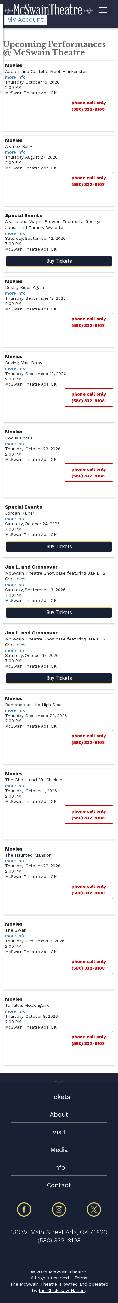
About (59, 1114)
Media (59, 1149)
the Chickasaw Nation (62, 1290)
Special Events (23, 215)
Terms (80, 1277)
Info (59, 1167)
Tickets (59, 1096)
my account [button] (25, 19)
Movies (14, 65)
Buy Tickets (59, 261)
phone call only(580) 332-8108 (88, 106)
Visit (59, 1132)
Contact (59, 1185)
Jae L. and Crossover (31, 567)
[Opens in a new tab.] (24, 1215)
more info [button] (15, 77)
